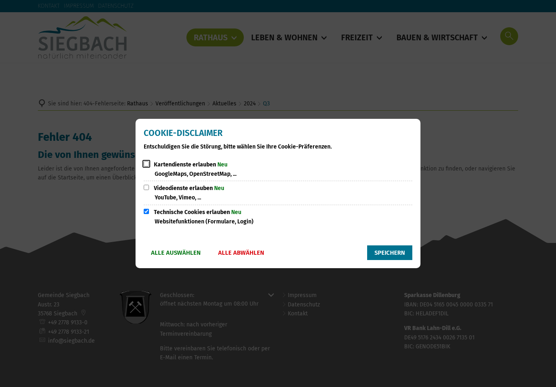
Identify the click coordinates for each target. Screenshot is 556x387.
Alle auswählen (176, 252)
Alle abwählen (241, 252)
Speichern (389, 252)
